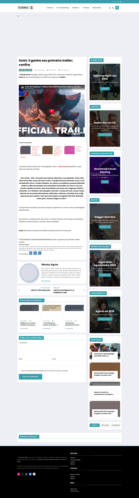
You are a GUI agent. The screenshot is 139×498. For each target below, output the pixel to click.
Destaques (105, 89)
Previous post (45, 288)
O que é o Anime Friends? (79, 149)
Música (72, 464)
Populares (105, 425)
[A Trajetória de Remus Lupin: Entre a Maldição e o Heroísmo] (47, 154)
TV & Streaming (62, 8)
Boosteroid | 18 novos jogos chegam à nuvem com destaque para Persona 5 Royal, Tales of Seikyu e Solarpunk (104, 412)
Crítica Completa (104, 135)
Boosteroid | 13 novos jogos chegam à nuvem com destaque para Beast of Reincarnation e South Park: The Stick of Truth (104, 374)
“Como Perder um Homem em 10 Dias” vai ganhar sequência (51, 324)
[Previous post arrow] (19, 290)
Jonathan (24, 321)
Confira (105, 182)
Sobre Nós (96, 8)
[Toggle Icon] (117, 8)
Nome (21, 359)
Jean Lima (69, 321)
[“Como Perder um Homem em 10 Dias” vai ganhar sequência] (51, 308)
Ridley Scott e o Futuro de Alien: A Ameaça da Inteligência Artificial (28, 324)
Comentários (23, 343)
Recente (94, 425)
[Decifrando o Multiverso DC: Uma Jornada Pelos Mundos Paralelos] (25, 154)
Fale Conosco (74, 491)
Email (54, 359)
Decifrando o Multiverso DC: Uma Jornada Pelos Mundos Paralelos (73, 324)
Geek (21, 70)
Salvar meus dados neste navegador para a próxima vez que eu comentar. (44, 371)
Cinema (50, 8)
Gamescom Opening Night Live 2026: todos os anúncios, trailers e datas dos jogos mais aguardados (104, 355)
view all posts (45, 281)
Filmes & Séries (75, 474)
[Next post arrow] (84, 290)
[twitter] (35, 253)
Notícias (28, 70)
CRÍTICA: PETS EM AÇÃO (40, 290)
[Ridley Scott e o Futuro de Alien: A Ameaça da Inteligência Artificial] (29, 308)
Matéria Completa (105, 319)
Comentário (115, 425)
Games (75, 8)
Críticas (86, 8)
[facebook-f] (113, 2)
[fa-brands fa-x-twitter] (116, 2)
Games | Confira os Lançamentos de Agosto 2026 (103, 393)
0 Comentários (64, 70)
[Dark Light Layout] (113, 8)
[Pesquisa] (109, 8)
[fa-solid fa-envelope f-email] (120, 2)
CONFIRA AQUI (104, 227)
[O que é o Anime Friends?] (69, 154)
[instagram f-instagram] (118, 2)
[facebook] (30, 253)
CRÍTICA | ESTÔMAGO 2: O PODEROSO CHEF (63, 291)
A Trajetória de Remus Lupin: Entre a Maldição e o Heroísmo (58, 151)
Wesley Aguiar (40, 70)
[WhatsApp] (39, 253)
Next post (56, 288)
